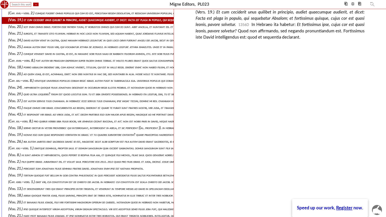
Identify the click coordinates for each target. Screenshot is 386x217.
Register (344, 208)
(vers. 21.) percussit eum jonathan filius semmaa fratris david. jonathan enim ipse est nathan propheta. (76, 168)
